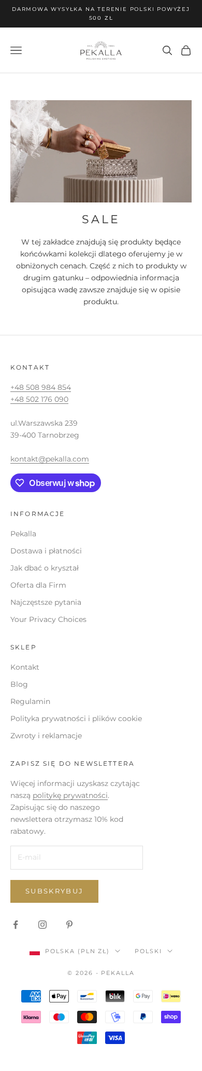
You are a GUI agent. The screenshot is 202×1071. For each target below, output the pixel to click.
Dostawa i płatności (46, 550)
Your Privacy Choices (48, 619)
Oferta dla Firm (38, 585)
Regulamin (30, 701)
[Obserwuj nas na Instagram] (42, 924)
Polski (148, 951)
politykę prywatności (70, 795)
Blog (19, 684)
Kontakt (24, 667)
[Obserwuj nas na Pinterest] (69, 924)
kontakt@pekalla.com (49, 459)
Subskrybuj (54, 891)
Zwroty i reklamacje (46, 735)
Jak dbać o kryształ (44, 568)
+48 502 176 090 (39, 399)
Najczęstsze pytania (45, 602)
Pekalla (23, 533)
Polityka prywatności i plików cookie (76, 718)
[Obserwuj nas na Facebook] (15, 924)
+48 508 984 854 (40, 387)
